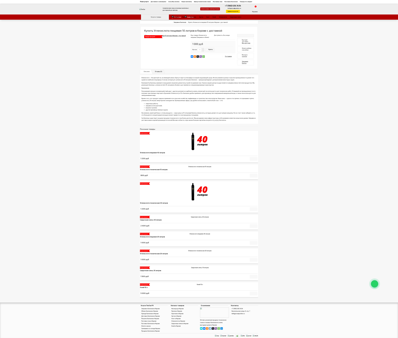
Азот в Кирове (176, 318)
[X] (198, 56)
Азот (207, 17)
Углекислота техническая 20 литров (154, 254)
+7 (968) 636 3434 (233, 5)
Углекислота (223, 17)
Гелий (214, 17)
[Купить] (253, 159)
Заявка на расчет (233, 11)
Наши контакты (186, 1)
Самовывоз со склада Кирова (150, 328)
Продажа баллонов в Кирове (150, 331)
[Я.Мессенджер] (201, 328)
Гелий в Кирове (176, 326)
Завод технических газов (202, 1)
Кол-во (194, 49)
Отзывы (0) (158, 71)
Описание (147, 71)
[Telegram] (210, 328)
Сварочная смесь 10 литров (150, 270)
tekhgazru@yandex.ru (234, 8)
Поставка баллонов (231, 1)
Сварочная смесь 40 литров (151, 220)
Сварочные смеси (235, 17)
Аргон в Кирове (176, 316)
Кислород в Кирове (177, 308)
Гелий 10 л (144, 287)
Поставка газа (217, 1)
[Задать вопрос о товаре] (245, 35)
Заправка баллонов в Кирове (150, 308)
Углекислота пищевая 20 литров (152, 237)
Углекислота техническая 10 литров (153, 169)
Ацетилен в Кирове (177, 313)
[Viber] (200, 56)
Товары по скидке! (246, 1)
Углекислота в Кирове (178, 321)
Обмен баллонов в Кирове (149, 311)
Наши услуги (144, 1)
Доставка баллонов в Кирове (150, 316)
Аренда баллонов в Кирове (150, 313)
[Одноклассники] (195, 56)
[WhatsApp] (203, 56)
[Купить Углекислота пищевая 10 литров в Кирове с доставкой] (166, 35)
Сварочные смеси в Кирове (179, 323)
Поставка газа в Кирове (148, 321)
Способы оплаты (173, 1)
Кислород (176, 17)
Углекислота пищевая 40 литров (152, 153)
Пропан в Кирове (176, 311)
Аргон (201, 17)
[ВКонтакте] (192, 56)
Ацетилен (193, 17)
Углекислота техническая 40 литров (154, 203)
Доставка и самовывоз (158, 1)
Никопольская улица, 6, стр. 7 (240, 311)
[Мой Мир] (221, 328)
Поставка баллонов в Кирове (150, 323)
